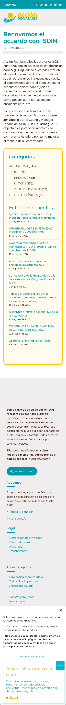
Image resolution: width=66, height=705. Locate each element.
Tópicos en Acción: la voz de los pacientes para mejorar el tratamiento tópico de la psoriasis (33, 297)
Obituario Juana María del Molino (30, 340)
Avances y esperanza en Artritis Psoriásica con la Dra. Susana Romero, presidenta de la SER (33, 246)
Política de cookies (21, 542)
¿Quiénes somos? (22, 471)
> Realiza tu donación (20, 511)
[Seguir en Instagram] (55, 5)
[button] (61, 610)
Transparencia (18, 551)
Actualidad (18, 166)
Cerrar (60, 665)
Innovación (22, 177)
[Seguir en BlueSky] (60, 4)
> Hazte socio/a (17, 518)
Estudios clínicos (23, 195)
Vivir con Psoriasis (27, 189)
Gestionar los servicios (32, 656)
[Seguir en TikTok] (41, 5)
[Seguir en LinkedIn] (51, 5)
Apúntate (12, 697)
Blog (17, 172)
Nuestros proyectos (21, 597)
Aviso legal (16, 546)
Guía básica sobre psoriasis (26, 577)
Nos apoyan (17, 601)
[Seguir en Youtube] (46, 5)
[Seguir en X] (36, 5)
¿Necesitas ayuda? (21, 585)
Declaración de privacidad (25, 538)
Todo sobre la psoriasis (23, 581)
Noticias (21, 48)
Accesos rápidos (19, 567)
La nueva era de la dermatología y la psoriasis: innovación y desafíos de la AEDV (32, 279)
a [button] (57, 17)
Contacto (9, 5)
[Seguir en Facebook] (32, 5)
